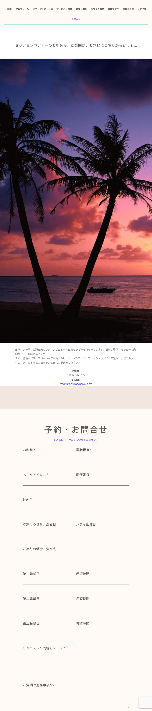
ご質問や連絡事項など (39, 685)
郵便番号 (82, 474)
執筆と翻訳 (81, 8)
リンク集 (142, 8)
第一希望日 (31, 573)
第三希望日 (31, 623)
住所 (26, 499)
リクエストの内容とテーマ (43, 648)
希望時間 (82, 573)
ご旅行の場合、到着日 (39, 524)
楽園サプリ (113, 8)
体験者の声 (128, 8)
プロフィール (22, 8)
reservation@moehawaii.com (76, 383)
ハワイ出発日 (86, 524)
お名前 (28, 450)
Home (9, 8)
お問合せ (76, 19)
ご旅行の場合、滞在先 (39, 549)
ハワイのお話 (97, 8)
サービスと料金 (64, 8)
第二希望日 (31, 598)
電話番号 (82, 450)
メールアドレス (34, 474)
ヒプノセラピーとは (43, 8)
